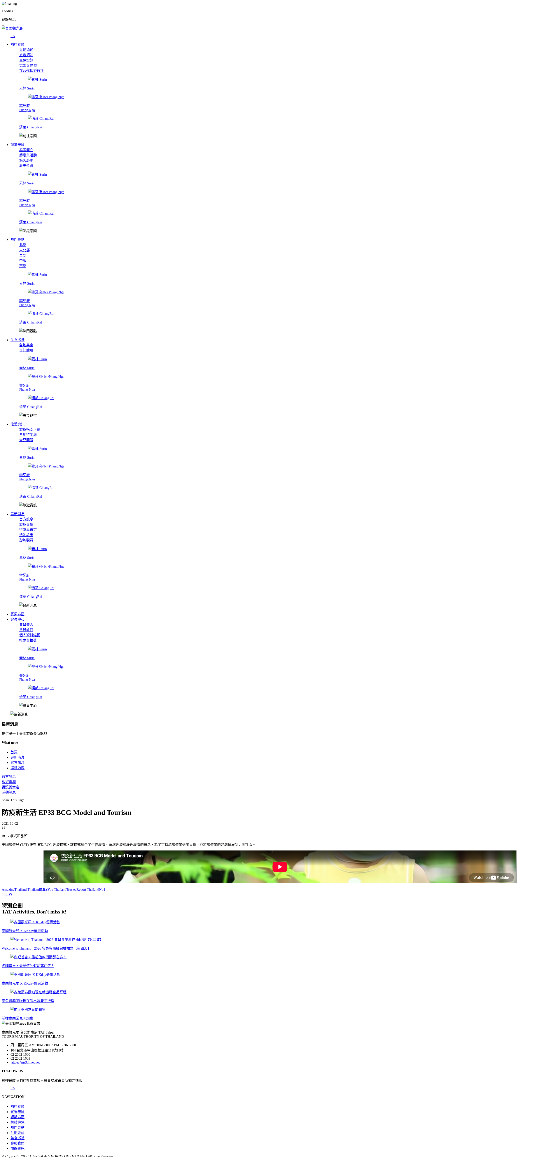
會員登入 (26, 624)
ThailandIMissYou (40, 889)
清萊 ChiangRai (30, 127)
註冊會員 (17, 1133)
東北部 (24, 250)
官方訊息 (26, 519)
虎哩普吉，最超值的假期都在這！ (28, 966)
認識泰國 (17, 1117)
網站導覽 (17, 1122)
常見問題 (26, 440)
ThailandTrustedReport (70, 889)
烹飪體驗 (26, 350)
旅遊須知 (26, 55)
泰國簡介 (26, 150)
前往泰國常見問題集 (17, 1018)
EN (12, 36)
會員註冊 (26, 630)
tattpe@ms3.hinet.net (25, 1062)
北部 (22, 245)
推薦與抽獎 (28, 640)
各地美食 (26, 345)
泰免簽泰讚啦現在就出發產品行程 (28, 1001)
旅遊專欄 (26, 524)
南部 (22, 266)
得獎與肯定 (28, 530)
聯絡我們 (17, 1143)
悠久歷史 (26, 160)
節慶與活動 (28, 155)
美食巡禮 (17, 1138)
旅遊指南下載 (29, 429)
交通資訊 (26, 60)
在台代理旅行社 (31, 71)
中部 (22, 260)
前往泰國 (17, 1106)
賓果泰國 (17, 1112)
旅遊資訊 (17, 1148)
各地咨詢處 (28, 435)
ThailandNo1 (96, 889)
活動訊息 (26, 535)
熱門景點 (17, 1127)
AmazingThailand (14, 889)
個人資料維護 (29, 635)
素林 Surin (27, 88)
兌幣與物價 (28, 65)
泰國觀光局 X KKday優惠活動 (25, 931)
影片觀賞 (26, 540)
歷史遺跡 (26, 166)
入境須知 (26, 50)
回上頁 (7, 894)
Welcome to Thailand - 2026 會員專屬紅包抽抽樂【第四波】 (46, 948)
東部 (22, 255)
